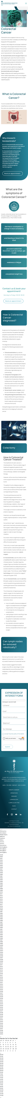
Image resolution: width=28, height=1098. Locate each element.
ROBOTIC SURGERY (14, 789)
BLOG (14, 806)
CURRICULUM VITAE (14, 802)
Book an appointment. (12, 173)
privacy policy (13, 733)
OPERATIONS (14, 793)
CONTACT (14, 809)
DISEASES (14, 796)
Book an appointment (13, 301)
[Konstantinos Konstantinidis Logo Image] (9, 3)
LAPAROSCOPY (14, 799)
